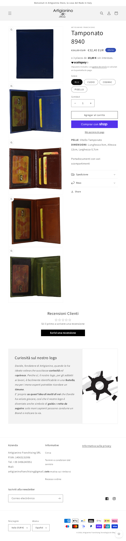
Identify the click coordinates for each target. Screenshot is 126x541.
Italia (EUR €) (18, 527)
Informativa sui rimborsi (58, 471)
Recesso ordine (53, 479)
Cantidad (75, 96)
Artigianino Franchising (91, 532)
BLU (77, 82)
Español (39, 527)
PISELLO (79, 89)
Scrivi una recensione (63, 333)
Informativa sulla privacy (96, 446)
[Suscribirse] (59, 498)
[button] (9, 13)
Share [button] (78, 191)
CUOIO (91, 82)
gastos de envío (99, 66)
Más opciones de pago (94, 132)
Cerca (48, 452)
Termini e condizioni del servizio (57, 462)
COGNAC (107, 82)
